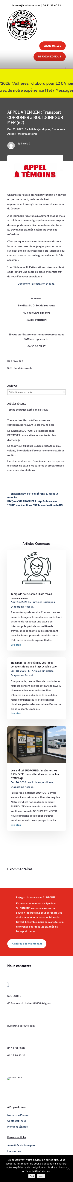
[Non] (68, 1169)
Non (41, 1176)
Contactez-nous (16, 1120)
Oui (32, 1176)
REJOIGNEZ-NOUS (49, 56)
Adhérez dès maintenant (27, 943)
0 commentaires (27, 133)
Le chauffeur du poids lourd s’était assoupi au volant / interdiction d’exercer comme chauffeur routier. (35, 450)
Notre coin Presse (17, 1115)
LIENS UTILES (52, 45)
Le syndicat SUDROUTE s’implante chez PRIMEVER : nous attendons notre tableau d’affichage (32, 435)
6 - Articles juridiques (37, 129)
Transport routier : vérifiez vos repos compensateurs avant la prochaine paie (34, 664)
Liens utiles (14, 1151)
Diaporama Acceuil (22, 606)
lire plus (16, 644)
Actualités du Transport (21, 1145)
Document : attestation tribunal (36, 283)
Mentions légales (17, 1126)
